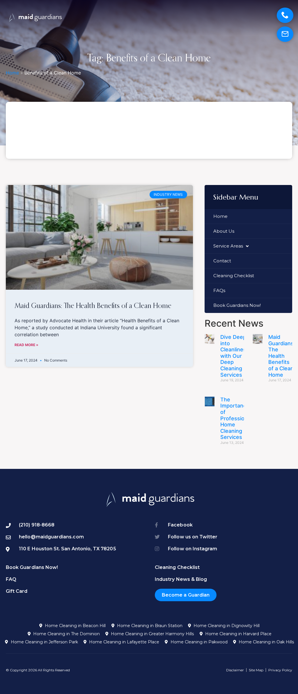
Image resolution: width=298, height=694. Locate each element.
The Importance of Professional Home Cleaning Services (236, 418)
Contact (222, 261)
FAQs (219, 290)
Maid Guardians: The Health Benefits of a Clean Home (93, 305)
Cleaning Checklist (233, 275)
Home (12, 73)
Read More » (26, 345)
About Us (223, 231)
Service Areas (228, 246)
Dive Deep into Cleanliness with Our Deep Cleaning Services (234, 356)
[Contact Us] (285, 34)
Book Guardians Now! (237, 305)
